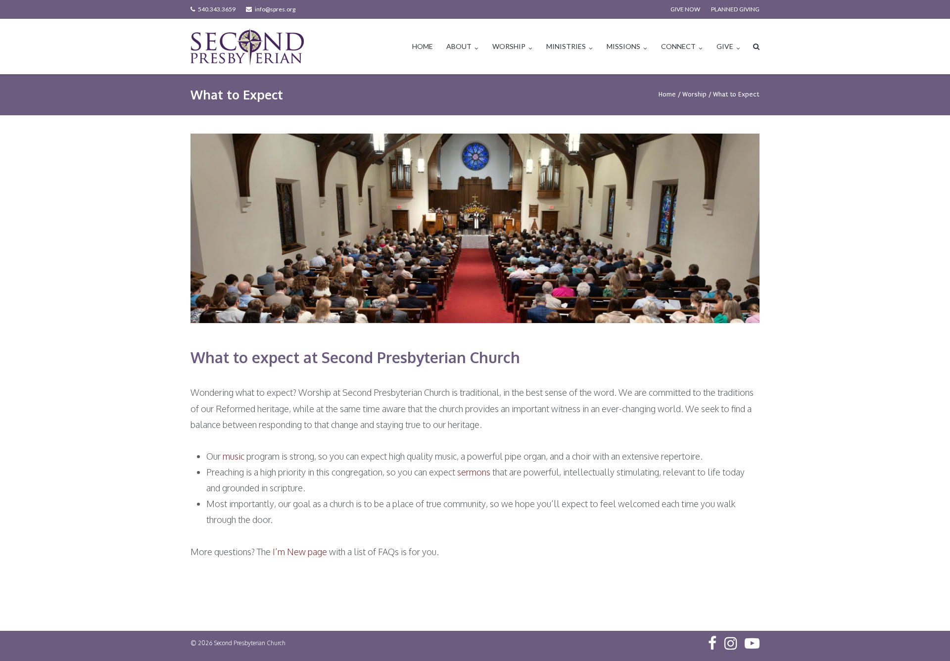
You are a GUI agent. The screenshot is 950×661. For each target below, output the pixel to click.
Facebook (712, 643)
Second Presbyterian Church (249, 643)
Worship (694, 94)
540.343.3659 (217, 9)
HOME (422, 46)
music (233, 456)
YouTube (752, 643)
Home (667, 94)
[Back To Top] (925, 637)
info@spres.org (275, 9)
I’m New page (300, 551)
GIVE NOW (685, 9)
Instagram (730, 643)
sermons (473, 472)
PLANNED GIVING (735, 9)
